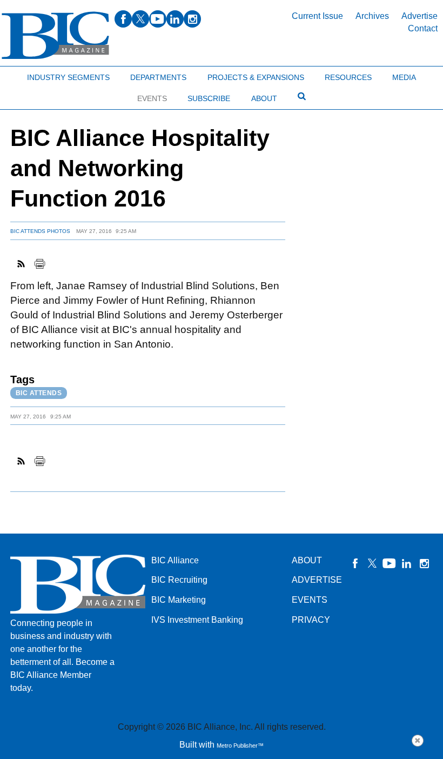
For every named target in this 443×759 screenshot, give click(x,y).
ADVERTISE (317, 579)
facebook (123, 19)
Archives (372, 16)
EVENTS (309, 599)
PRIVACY (311, 619)
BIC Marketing (178, 599)
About (264, 98)
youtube (157, 19)
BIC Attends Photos (40, 231)
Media (404, 77)
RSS (21, 263)
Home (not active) (32, 75)
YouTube (389, 563)
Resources (348, 77)
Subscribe (208, 98)
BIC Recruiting (179, 579)
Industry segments (68, 77)
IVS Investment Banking (197, 619)
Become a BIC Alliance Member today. (62, 675)
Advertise (419, 16)
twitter (140, 19)
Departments (158, 77)
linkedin (175, 19)
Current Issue (317, 16)
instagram (192, 19)
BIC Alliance (175, 560)
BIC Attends (39, 393)
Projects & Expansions (255, 77)
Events (152, 98)
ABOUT (307, 560)
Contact (423, 28)
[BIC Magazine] (55, 35)
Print (39, 263)
